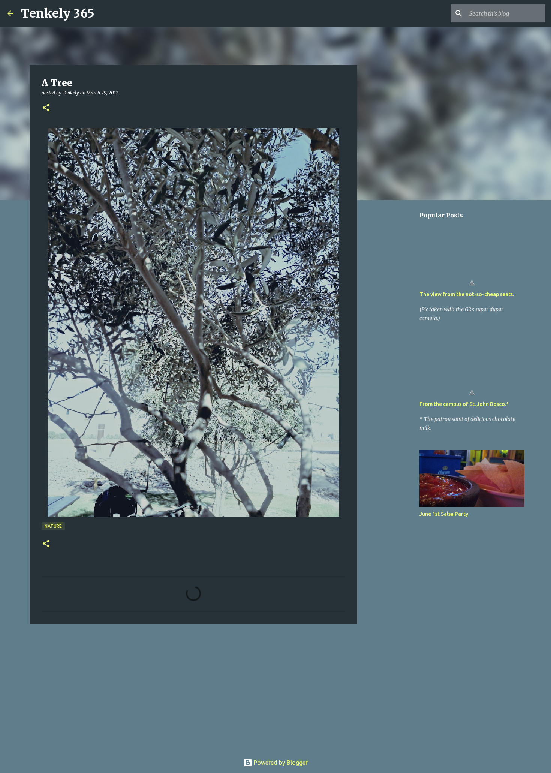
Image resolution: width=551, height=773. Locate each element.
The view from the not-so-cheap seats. (466, 294)
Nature (53, 526)
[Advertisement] (193, 687)
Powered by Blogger (280, 762)
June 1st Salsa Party (443, 514)
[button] (46, 108)
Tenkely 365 (57, 13)
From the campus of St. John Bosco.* (464, 404)
